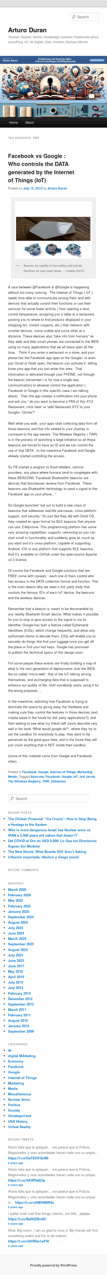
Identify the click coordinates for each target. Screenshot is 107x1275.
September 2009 (21, 1031)
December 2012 (20, 998)
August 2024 (18, 922)
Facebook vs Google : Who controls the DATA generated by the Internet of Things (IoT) (41, 168)
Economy (15, 1061)
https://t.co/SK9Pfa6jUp (26, 1180)
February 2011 (19, 1014)
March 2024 (17, 938)
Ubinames (58, 781)
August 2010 (18, 1020)
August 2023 (18, 949)
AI (9, 1050)
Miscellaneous (19, 1093)
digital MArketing (22, 1055)
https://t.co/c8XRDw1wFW (28, 1241)
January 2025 (18, 911)
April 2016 (16, 976)
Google (43, 772)
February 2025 (19, 906)
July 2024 (15, 927)
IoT (75, 776)
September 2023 (21, 943)
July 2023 (15, 955)
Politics (14, 1104)
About (29, 122)
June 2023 (16, 960)
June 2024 (16, 933)
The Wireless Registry (24, 781)
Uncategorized (19, 1115)
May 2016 (15, 971)
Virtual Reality (19, 1126)
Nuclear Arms (19, 1099)
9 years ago (15, 1163)
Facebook (29, 772)
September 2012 (21, 1004)
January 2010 (18, 1025)
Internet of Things (63, 772)
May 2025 (15, 900)
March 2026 (17, 889)
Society (14, 1110)
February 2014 (19, 993)
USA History (18, 1121)
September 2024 (21, 916)
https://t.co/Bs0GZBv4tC (27, 1218)
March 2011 (17, 1009)
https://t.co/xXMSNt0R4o (34, 1202)
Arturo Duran (27, 29)
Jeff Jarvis (87, 776)
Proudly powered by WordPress (53, 1265)
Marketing (84, 772)
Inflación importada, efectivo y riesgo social (43, 856)
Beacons (37, 776)
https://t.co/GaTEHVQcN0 (28, 1157)
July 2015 (15, 982)
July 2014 (15, 987)
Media (12, 776)
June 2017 (16, 965)
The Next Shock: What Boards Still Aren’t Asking (47, 851)
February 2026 (19, 894)
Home (13, 122)
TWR (45, 781)
